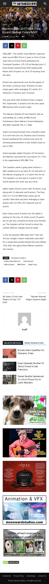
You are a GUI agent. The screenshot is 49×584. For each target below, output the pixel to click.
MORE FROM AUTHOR (34, 343)
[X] (11, 45)
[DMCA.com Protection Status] (11, 563)
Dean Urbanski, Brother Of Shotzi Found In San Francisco (31, 366)
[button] (4, 3)
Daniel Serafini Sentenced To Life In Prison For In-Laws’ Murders (31, 379)
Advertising (31, 576)
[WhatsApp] (24, 45)
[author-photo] (24, 326)
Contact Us (42, 576)
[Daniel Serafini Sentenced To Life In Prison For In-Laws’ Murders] (9, 379)
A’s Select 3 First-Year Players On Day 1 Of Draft (12, 299)
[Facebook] (5, 45)
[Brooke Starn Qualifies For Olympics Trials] (9, 353)
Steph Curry (32, 264)
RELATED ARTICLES (12, 343)
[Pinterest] (18, 45)
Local (5, 357)
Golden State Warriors (12, 261)
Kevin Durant (28, 261)
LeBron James (9, 264)
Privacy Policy (19, 576)
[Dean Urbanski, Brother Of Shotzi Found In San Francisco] (9, 366)
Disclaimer (7, 576)
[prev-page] (4, 389)
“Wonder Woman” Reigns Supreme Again (36, 298)
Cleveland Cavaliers (18, 258)
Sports (5, 24)
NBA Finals (21, 264)
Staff (6, 37)
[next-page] (8, 389)
